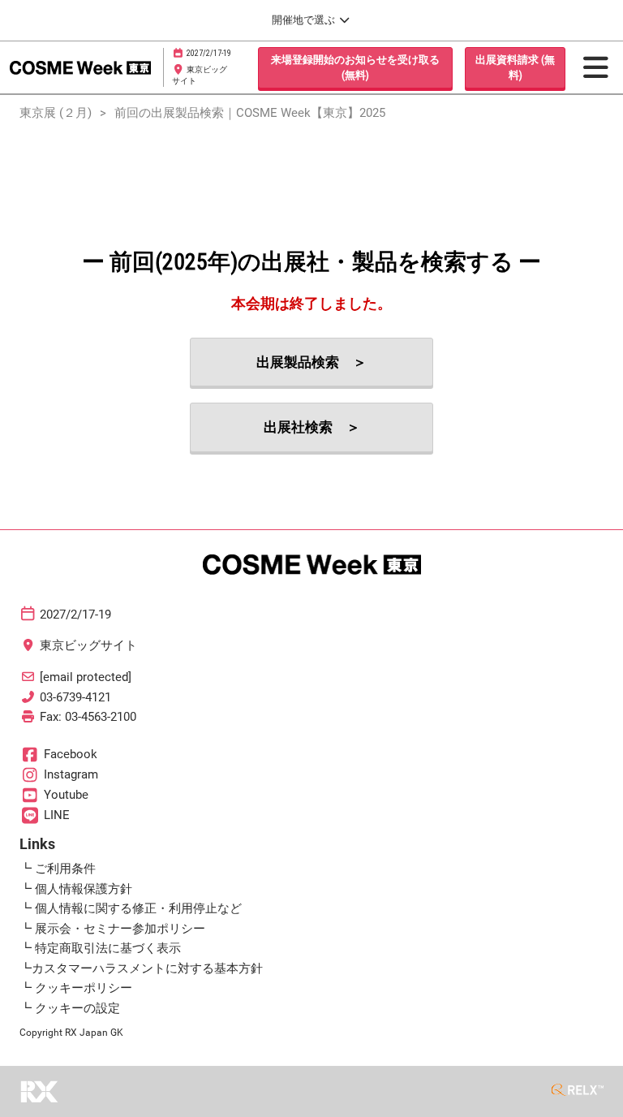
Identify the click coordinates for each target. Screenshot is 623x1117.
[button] (355, 67)
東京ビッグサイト (88, 645)
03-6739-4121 (75, 697)
